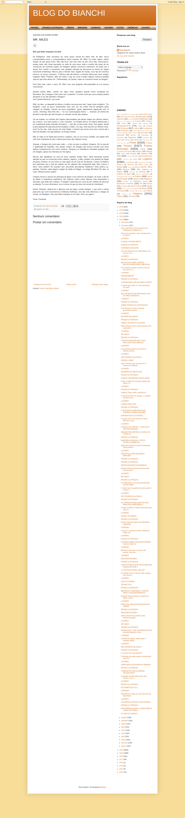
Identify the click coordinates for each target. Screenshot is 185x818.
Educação (120, 135)
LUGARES (125, 238)
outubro (124, 717)
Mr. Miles (46, 209)
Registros (148, 179)
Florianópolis (146, 140)
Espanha (132, 137)
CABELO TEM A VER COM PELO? (133, 393)
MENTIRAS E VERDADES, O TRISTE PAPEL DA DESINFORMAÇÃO (134, 592)
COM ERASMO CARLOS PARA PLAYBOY (136, 282)
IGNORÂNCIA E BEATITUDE (131, 372)
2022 (121, 220)
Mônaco (137, 167)
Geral (143, 149)
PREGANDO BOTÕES (129, 613)
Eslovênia (120, 137)
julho (123, 727)
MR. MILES (125, 334)
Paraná (146, 174)
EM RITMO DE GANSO (129, 316)
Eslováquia (145, 135)
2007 (121, 772)
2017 (121, 759)
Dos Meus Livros (131, 133)
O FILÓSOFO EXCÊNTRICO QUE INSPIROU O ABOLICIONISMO (133, 411)
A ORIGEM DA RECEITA (130, 248)
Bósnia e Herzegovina (124, 121)
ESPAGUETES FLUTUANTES (132, 416)
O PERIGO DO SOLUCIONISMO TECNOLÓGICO (133, 672)
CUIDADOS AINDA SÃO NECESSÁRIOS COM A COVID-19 (136, 543)
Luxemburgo (130, 162)
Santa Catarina (136, 186)
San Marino (124, 186)
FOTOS (120, 28)
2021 (121, 750)
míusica (130, 167)
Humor (123, 153)
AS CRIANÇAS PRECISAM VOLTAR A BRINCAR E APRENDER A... (135, 504)
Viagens (137, 193)
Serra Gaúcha (126, 188)
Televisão (132, 191)
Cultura (136, 128)
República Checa (140, 181)
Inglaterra (144, 154)
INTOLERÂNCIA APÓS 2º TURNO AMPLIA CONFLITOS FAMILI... (136, 709)
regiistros (136, 179)
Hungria (133, 154)
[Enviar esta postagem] (62, 206)
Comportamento (124, 126)
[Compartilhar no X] (72, 206)
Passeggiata (121, 176)
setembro (125, 721)
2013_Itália (120, 114)
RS (141, 184)
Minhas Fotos (143, 164)
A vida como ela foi (145, 114)
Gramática (120, 151)
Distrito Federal (145, 130)
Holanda (149, 151)
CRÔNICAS (133, 28)
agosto (124, 724)
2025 (121, 210)
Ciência (134, 123)
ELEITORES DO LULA (129, 687)
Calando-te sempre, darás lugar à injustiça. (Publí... (133, 639)
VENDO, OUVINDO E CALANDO (133, 323)
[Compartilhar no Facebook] (74, 206)
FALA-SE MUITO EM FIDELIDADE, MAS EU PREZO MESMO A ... (135, 295)
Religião (125, 181)
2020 (121, 753)
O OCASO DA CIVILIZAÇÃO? (131, 653)
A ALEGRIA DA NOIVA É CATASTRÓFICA (136, 702)
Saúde (149, 186)
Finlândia (136, 140)
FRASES (34, 28)
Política (138, 176)
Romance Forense (125, 183)
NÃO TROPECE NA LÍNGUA (131, 357)
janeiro (124, 746)
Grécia (129, 151)
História (139, 151)
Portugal (123, 179)
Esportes (146, 137)
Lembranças (146, 156)
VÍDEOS (70, 28)
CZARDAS (125, 299)
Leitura (136, 156)
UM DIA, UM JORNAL (129, 516)
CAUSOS (146, 28)
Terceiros (140, 191)
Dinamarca (125, 131)
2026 (121, 207)
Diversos (119, 133)
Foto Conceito (121, 143)
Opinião (138, 174)
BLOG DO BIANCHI (69, 13)
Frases (128, 145)
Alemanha (142, 116)
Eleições (133, 135)
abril (123, 736)
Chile (124, 123)
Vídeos (120, 196)
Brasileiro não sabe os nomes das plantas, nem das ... (133, 551)
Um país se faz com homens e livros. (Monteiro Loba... (134, 420)
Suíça (144, 188)
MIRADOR (82, 28)
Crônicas (124, 128)
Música (126, 169)
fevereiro (124, 743)
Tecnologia (121, 191)
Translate (135, 71)
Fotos (132, 142)
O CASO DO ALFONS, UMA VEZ (133, 570)
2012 (121, 766)
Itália (119, 156)
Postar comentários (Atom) (49, 288)
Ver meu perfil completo (125, 56)
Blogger (103, 787)
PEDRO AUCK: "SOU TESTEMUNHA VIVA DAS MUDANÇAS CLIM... (136, 631)
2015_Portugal (131, 114)
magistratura (142, 162)
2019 (121, 756)
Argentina (120, 119)
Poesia (130, 176)
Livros (135, 159)
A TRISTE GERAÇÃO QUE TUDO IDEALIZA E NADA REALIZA (133, 341)
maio (123, 733)
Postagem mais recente (42, 284)
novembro (125, 225)
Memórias (130, 164)
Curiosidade (147, 128)
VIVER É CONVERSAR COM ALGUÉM (135, 378)
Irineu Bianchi (125, 50)
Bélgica (146, 119)
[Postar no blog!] (69, 206)
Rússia (149, 184)
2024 (121, 213)
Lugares (147, 158)
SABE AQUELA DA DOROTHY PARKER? (136, 665)
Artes (129, 119)
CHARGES (95, 28)
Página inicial (71, 284)
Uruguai (149, 191)
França (149, 143)
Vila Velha (132, 196)
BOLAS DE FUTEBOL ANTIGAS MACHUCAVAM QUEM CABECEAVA (135, 263)
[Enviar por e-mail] (67, 206)
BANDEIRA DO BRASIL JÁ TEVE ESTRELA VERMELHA (133, 441)
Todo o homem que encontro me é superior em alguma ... (133, 364)
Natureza (132, 172)
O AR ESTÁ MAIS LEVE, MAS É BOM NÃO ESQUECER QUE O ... (136, 566)
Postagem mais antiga (100, 284)
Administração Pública (127, 116)
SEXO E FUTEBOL (128, 581)
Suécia (136, 188)
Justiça (129, 156)
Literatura (126, 159)
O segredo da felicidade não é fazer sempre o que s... (134, 677)
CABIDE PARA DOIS (128, 404)
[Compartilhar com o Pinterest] (77, 206)
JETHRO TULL (126, 585)
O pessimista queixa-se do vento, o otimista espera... (134, 350)
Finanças (127, 140)
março (123, 740)
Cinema (145, 123)
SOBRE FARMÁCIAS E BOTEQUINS (134, 305)
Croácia (149, 126)
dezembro (125, 222)
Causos (138, 121)
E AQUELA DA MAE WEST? (131, 242)
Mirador (120, 167)
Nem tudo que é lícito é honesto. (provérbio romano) (133, 309)
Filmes (119, 140)
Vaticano (124, 194)
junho (123, 730)
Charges (149, 121)
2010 (121, 769)
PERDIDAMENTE (127, 276)
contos (140, 126)
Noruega (142, 172)
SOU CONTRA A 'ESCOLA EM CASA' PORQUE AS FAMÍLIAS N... (134, 229)
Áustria (136, 119)
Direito (135, 130)
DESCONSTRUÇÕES (129, 559)
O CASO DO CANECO (129, 714)
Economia (144, 133)
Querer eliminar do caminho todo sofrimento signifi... (133, 617)
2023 (121, 216)
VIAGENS (108, 28)
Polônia (149, 176)
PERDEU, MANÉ (127, 360)
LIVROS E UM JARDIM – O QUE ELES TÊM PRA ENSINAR (135, 428)
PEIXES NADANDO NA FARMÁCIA (134, 465)
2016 (121, 763)
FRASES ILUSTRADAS (52, 28)
